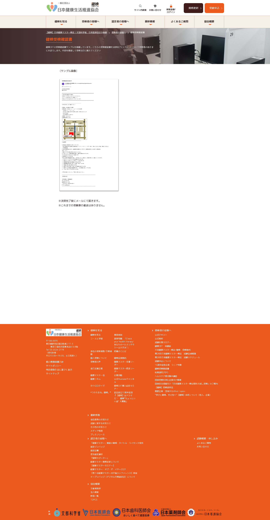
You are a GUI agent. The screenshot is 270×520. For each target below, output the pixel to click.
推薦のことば (120, 351)
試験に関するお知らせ (100, 423)
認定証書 (94, 450)
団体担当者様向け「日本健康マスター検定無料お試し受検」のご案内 (186, 383)
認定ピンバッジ (97, 446)
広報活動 (118, 375)
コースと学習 (96, 338)
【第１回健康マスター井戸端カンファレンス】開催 (113, 473)
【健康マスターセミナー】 (102, 465)
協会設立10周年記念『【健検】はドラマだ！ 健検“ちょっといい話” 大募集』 (124, 397)
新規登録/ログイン (171, 10)
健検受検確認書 (162, 368)
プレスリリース (97, 434)
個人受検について (98, 358)
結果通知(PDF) (161, 372)
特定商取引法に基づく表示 (59, 369)
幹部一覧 (94, 495)
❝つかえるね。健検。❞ (100, 392)
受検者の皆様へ (163, 330)
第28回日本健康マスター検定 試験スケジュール (177, 357)
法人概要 (94, 492)
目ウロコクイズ (97, 385)
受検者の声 (95, 361)
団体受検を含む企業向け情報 (168, 379)
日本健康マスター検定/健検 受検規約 (172, 349)
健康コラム (95, 379)
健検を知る (96, 330)
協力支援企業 (96, 368)
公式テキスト (161, 334)
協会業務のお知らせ (99, 419)
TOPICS (93, 499)
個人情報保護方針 (54, 361)
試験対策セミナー (163, 342)
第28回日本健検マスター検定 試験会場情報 (175, 353)
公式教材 (159, 338)
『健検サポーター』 (99, 458)
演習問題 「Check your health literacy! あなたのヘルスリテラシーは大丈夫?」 (125, 343)
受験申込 (214, 8)
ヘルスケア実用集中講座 (166, 376)
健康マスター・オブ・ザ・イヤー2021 (108, 469)
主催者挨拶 (95, 488)
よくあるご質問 (204, 443)
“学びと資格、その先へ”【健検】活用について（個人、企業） (183, 395)
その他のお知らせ (98, 427)
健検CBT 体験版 (163, 346)
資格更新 (193, 8)
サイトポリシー (53, 365)
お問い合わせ (155, 10)
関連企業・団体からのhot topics (170, 391)
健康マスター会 (97, 375)
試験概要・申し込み (207, 438)
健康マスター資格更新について (104, 461)
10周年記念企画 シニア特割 (168, 364)
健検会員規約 (120, 358)
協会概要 (95, 484)
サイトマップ (52, 373)
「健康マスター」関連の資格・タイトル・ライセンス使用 (116, 443)
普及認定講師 (96, 454)
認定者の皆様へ (98, 438)
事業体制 (118, 334)
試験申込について (163, 361)
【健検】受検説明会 (164, 387)
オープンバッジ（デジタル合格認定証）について (112, 476)
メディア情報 (96, 430)
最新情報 (95, 415)
